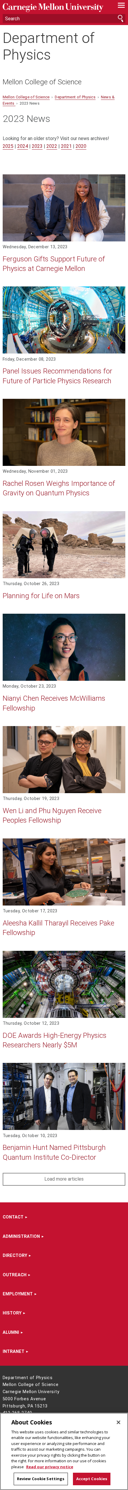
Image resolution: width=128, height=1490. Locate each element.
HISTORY (12, 1313)
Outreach (14, 1274)
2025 (8, 146)
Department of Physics (48, 46)
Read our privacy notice (49, 1466)
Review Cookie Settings (41, 1478)
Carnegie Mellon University (55, 7)
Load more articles (64, 1179)
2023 (37, 146)
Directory (15, 1255)
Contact (13, 1217)
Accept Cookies (91, 1478)
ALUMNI (11, 1332)
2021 (66, 146)
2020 (81, 146)
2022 (51, 146)
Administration (21, 1236)
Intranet (13, 1351)
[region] (64, 1451)
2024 (22, 146)
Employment (18, 1294)
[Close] (118, 1422)
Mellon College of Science (42, 82)
